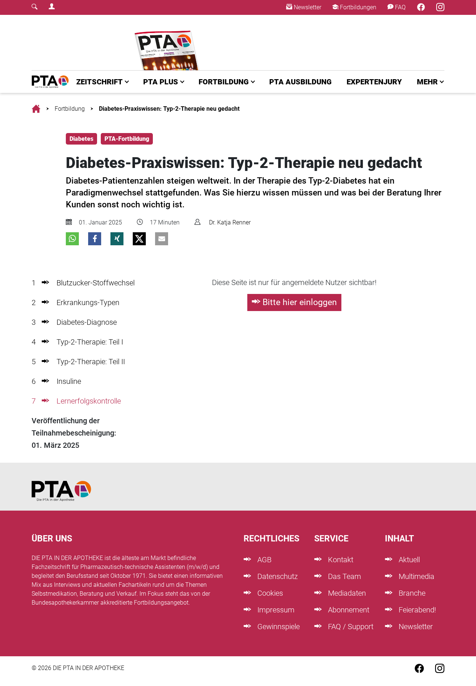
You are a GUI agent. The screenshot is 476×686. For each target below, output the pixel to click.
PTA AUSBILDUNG (300, 81)
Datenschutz (276, 576)
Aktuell (408, 559)
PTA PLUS (160, 81)
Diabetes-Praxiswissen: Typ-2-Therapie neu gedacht (169, 108)
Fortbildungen (357, 7)
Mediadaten (346, 593)
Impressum (275, 609)
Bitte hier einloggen (300, 302)
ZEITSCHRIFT (99, 81)
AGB (263, 559)
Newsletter (306, 7)
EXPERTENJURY (374, 81)
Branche (411, 593)
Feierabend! (416, 609)
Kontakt (339, 559)
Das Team (343, 576)
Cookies (269, 593)
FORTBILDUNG (224, 81)
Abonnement (347, 609)
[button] (72, 238)
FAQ (399, 7)
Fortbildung (70, 108)
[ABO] (168, 42)
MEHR (427, 81)
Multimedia (415, 576)
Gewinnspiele (277, 626)
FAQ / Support (349, 626)
